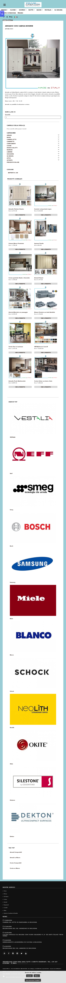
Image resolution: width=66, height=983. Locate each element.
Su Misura (58, 9)
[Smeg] (33, 491)
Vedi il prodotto (20, 283)
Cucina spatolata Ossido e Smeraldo (19, 277)
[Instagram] (17, 953)
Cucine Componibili (15, 862)
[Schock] (33, 673)
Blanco (12, 654)
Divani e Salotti (12, 147)
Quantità (7, 114)
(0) (11, 16)
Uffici (9, 158)
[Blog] (4, 953)
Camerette (10, 141)
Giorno (22, 9)
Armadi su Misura (15, 857)
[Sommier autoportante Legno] (45, 194)
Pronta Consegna (8, 12)
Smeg (11, 509)
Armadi (4, 9)
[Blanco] (33, 636)
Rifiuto (37, 975)
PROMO (20, 12)
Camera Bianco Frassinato (16, 243)
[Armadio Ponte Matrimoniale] (20, 366)
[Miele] (33, 600)
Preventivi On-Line (13, 162)
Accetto (29, 975)
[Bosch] (33, 527)
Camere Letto (11, 139)
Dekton (12, 836)
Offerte (9, 160)
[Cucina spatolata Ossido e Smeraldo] (20, 263)
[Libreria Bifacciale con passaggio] (20, 298)
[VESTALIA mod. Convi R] (45, 332)
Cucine (13, 9)
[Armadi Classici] (45, 263)
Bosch (11, 545)
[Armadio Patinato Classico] (20, 194)
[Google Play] (13, 953)
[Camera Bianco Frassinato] (20, 229)
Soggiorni (10, 154)
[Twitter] (21, 953)
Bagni (39, 9)
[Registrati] (4, 16)
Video (5, 910)
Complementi (11, 143)
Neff (11, 473)
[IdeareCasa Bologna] (33, 4)
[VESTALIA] (33, 418)
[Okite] (33, 745)
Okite (11, 763)
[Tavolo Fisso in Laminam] (20, 332)
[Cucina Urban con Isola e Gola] (45, 366)
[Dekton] (33, 818)
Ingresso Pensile (39, 243)
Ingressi (9, 150)
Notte (31, 9)
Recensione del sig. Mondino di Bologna (20, 928)
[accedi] (7, 16)
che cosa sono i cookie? (33, 980)
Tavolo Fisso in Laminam (16, 346)
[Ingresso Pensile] (45, 229)
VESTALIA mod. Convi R (41, 346)
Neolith (12, 727)
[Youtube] (26, 953)
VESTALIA (48, 9)
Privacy (5, 893)
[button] (16, 16)
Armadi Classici (38, 277)
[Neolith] (33, 709)
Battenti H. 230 (13, 172)
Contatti (5, 907)
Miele (11, 618)
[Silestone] (33, 781)
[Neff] (33, 455)
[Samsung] (33, 564)
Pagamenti (6, 904)
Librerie (9, 152)
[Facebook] (8, 953)
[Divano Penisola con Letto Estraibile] (45, 298)
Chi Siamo (6, 896)
